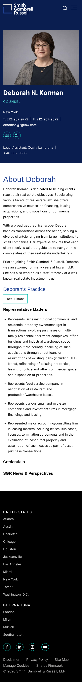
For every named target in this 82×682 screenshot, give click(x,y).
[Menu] (75, 8)
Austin (8, 526)
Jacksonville (12, 557)
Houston (9, 549)
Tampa (8, 587)
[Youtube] (45, 647)
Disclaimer (11, 660)
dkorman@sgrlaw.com (20, 125)
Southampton (13, 634)
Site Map (62, 660)
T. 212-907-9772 (15, 119)
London (9, 612)
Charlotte (10, 534)
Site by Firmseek (49, 665)
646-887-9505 (15, 153)
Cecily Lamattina (40, 147)
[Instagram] (32, 647)
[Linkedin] (19, 647)
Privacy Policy (37, 660)
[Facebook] (7, 647)
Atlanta (8, 519)
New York (10, 112)
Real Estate (15, 299)
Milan (7, 619)
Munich (8, 627)
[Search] (65, 8)
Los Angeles (12, 564)
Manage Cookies (16, 665)
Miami (7, 572)
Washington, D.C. (16, 594)
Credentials (14, 462)
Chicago (9, 541)
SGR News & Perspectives (28, 473)
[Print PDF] (17, 138)
